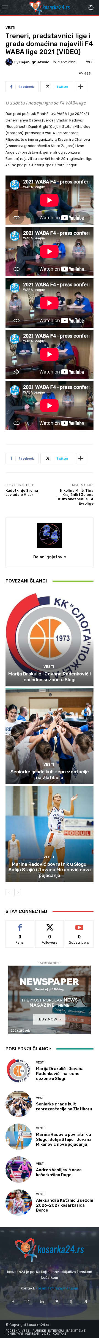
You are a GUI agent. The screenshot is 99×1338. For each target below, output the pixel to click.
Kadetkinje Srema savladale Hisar (22, 492)
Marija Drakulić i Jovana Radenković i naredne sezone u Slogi (49, 676)
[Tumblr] (71, 1301)
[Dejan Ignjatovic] (10, 62)
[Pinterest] (56, 1301)
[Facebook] (12, 1301)
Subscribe (79, 925)
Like (20, 925)
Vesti (10, 27)
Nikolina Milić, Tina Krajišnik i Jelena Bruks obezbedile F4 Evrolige (75, 496)
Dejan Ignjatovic (34, 62)
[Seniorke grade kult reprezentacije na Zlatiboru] (50, 736)
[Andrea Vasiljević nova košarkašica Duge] (19, 1169)
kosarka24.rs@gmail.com (57, 1288)
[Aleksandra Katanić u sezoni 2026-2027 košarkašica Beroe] (19, 1202)
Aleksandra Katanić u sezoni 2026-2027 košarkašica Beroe (64, 1205)
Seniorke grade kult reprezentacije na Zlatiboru (49, 774)
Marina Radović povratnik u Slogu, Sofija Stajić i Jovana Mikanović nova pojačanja (50, 869)
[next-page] (17, 892)
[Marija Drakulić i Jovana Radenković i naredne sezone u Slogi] (50, 638)
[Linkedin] (42, 1301)
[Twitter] (86, 1301)
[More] (80, 86)
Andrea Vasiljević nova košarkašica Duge (59, 1172)
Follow (49, 925)
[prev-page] (9, 892)
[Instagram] (27, 1301)
